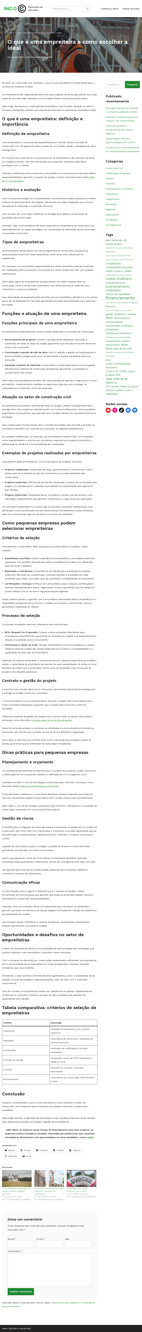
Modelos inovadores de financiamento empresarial (120, 354)
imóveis (132, 314)
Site (67, 1239)
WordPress (25, 1328)
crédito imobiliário (119, 278)
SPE (118, 375)
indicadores (112, 329)
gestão (109, 314)
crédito (128, 271)
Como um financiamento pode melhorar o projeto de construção (48, 1191)
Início (10, 33)
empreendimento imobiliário (118, 288)
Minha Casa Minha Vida (119, 348)
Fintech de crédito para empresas (118, 310)
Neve (4, 1328)
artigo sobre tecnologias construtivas (39, 786)
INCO (91, 1137)
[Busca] (88, 8)
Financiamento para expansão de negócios (122, 303)
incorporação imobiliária (119, 325)
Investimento (113, 199)
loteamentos (113, 344)
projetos (110, 375)
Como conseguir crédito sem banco (119, 260)
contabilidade (113, 263)
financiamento (120, 298)
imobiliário (120, 314)
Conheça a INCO (109, 8)
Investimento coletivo (118, 341)
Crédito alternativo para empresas (118, 275)
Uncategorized (113, 225)
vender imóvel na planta (125, 386)
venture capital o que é (119, 390)
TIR (108, 386)
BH (125, 240)
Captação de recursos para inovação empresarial (119, 250)
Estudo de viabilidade (118, 294)
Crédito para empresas (118, 173)
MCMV (124, 344)
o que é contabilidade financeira (118, 365)
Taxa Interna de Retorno (117, 380)
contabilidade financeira (119, 267)
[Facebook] (128, 410)
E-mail (40, 1239)
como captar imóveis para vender (118, 256)
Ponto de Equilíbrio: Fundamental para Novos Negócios (119, 130)
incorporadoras (114, 322)
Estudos (110, 178)
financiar (110, 306)
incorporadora (122, 318)
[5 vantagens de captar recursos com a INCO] (81, 1178)
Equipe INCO (18, 57)
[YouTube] (108, 410)
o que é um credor (116, 371)
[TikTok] (121, 410)
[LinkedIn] (134, 410)
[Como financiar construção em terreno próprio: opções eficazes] (17, 1178)
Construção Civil (114, 168)
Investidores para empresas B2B (118, 337)
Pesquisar (132, 84)
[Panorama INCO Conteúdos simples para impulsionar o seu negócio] (24, 8)
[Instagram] (114, 410)
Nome (12, 1239)
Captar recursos (130, 8)
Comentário (15, 1251)
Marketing (111, 204)
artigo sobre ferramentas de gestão (53, 720)
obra (108, 360)
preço (132, 371)
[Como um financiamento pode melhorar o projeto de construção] (49, 1178)
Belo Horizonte (114, 240)
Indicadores (112, 194)
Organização (112, 214)
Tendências (112, 219)
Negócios (110, 209)
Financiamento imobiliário (120, 189)
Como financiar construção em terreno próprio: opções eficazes (16, 1191)
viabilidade (112, 394)
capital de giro (114, 244)
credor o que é (114, 271)
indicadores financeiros (119, 333)
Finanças (110, 183)
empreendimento (115, 282)
